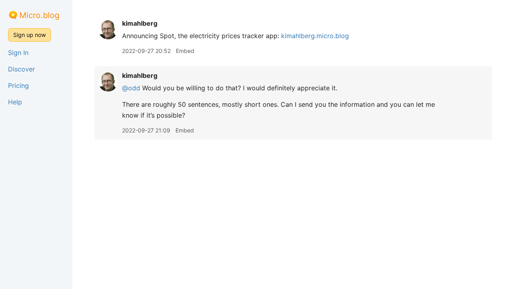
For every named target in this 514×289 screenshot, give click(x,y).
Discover (21, 69)
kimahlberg (139, 23)
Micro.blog (39, 15)
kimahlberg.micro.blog (315, 36)
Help (15, 102)
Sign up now (29, 34)
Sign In (18, 53)
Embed (185, 50)
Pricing (18, 85)
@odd (131, 88)
